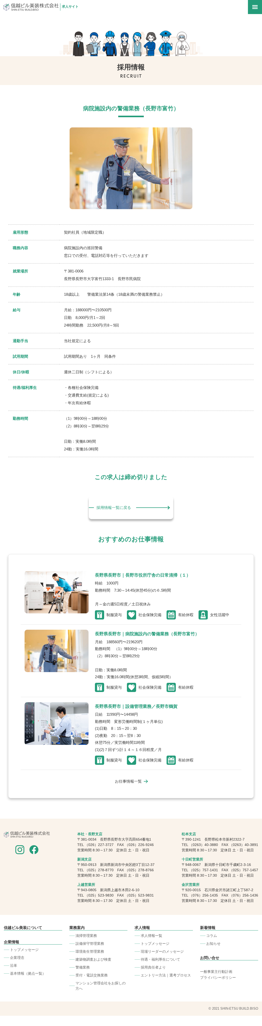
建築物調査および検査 (93, 959)
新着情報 (207, 927)
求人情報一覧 (151, 936)
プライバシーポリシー (218, 977)
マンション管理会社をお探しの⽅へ (100, 986)
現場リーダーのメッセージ (162, 951)
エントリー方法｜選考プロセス (166, 975)
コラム (211, 936)
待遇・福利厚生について (160, 959)
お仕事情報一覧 (128, 781)
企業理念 (17, 958)
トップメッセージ (24, 950)
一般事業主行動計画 (216, 972)
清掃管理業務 (86, 936)
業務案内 (77, 927)
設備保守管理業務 (89, 943)
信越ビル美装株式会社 (31, 7)
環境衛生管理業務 (89, 951)
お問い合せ (209, 958)
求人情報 (142, 927)
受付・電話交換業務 (91, 975)
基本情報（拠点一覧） (28, 973)
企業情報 (11, 942)
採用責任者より (153, 967)
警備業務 (82, 967)
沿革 (13, 965)
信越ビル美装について (23, 927)
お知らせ (213, 943)
